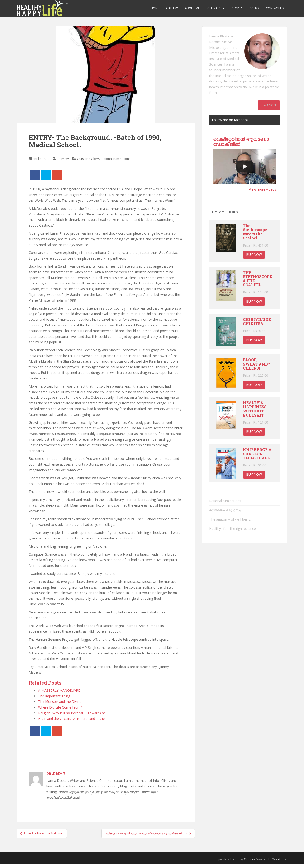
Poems (254, 8)
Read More (269, 105)
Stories (237, 8)
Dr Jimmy (63, 158)
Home (155, 8)
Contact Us (275, 8)
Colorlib (249, 859)
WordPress (279, 859)
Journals (213, 8)
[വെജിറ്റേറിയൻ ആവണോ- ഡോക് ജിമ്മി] (244, 166)
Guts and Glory (88, 158)
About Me (192, 8)
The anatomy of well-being (230, 519)
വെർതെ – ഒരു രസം (225, 510)
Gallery (172, 8)
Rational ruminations (116, 158)
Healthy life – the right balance (232, 528)
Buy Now (254, 254)
